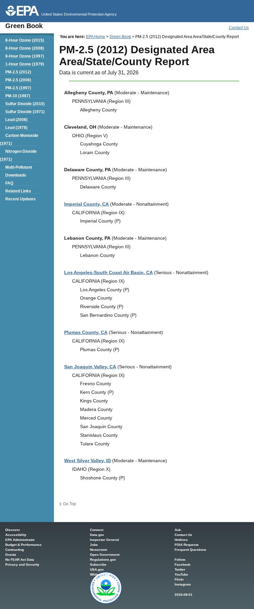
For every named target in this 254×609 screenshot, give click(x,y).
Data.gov (97, 535)
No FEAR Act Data (19, 559)
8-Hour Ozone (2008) (24, 48)
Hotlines (181, 540)
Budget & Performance (23, 545)
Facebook (182, 564)
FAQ (9, 183)
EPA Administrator (20, 540)
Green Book (120, 36)
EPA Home (95, 36)
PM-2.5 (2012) (18, 72)
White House (100, 574)
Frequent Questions (190, 549)
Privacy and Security (22, 564)
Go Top (69, 504)
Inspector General (104, 540)
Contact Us (239, 27)
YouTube (181, 574)
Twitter (180, 569)
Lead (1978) (16, 127)
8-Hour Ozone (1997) (24, 56)
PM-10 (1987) (17, 96)
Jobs (94, 545)
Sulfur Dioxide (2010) (25, 104)
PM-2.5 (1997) (18, 88)
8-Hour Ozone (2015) (24, 40)
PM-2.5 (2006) (18, 80)
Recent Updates (20, 199)
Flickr (179, 579)
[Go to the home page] (22, 10)
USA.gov (97, 569)
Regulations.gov (103, 559)
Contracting (14, 549)
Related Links (18, 191)
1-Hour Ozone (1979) (24, 64)
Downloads (15, 175)
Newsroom (98, 549)
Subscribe (98, 564)
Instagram (183, 584)
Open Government (104, 554)
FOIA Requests (187, 545)
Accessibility (15, 535)
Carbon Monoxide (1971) (19, 139)
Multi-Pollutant (18, 167)
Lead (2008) (16, 119)
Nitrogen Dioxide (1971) (18, 155)
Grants (10, 554)
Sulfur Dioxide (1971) (25, 111)
